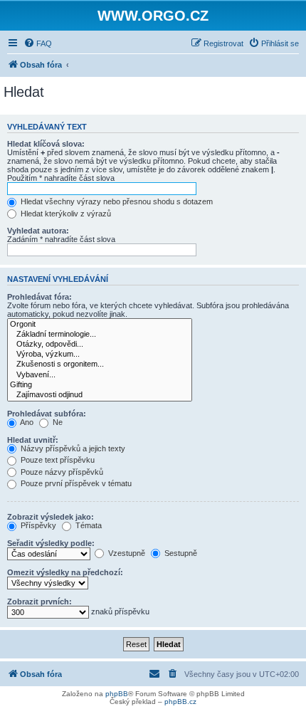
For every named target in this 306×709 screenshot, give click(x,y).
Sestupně (179, 553)
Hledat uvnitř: (32, 440)
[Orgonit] (100, 325)
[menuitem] (37, 43)
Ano (26, 422)
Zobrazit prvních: (39, 601)
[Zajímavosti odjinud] (100, 395)
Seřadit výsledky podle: (51, 543)
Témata (87, 525)
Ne (57, 422)
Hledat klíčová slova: (46, 144)
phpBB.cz (180, 701)
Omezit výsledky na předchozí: (65, 572)
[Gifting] (100, 385)
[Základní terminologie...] (100, 335)
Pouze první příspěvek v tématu (75, 483)
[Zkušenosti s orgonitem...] (100, 364)
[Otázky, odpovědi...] (100, 345)
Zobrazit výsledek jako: (50, 517)
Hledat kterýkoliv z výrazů (65, 213)
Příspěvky (37, 525)
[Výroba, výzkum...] (100, 354)
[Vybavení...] (100, 375)
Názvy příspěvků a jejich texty (72, 448)
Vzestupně (125, 553)
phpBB (116, 694)
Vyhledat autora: (38, 230)
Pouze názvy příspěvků (61, 472)
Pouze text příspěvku (57, 460)
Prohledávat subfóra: (46, 413)
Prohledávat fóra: (39, 297)
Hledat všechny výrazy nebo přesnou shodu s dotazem (116, 201)
